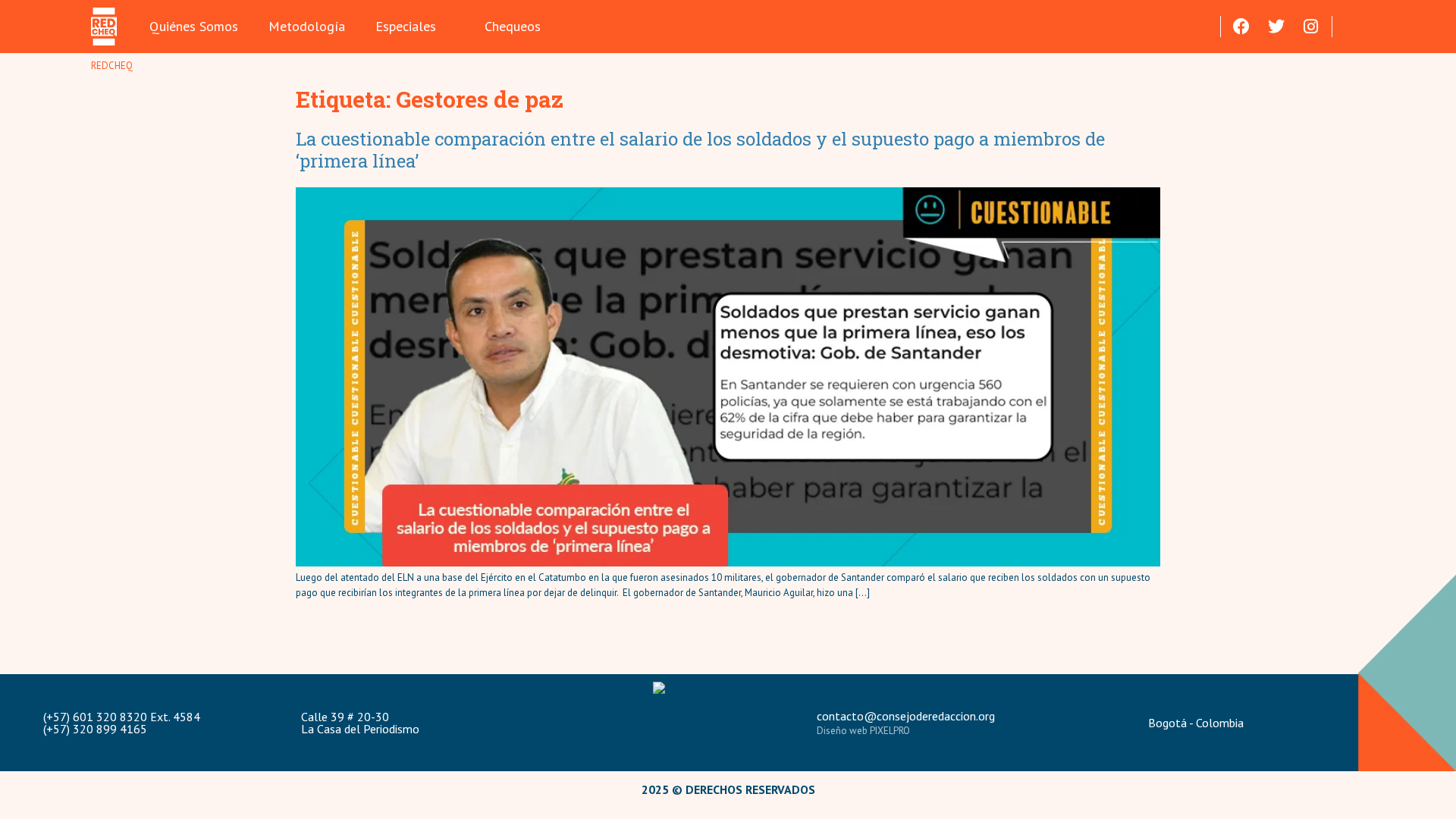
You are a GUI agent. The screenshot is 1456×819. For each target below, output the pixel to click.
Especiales (405, 26)
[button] (1352, 26)
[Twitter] (1276, 26)
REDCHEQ (112, 65)
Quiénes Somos (193, 26)
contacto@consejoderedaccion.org (906, 715)
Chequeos (513, 26)
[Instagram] (1311, 26)
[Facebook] (1241, 26)
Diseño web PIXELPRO (863, 730)
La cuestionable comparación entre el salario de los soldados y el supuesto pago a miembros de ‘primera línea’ (700, 150)
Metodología (306, 26)
